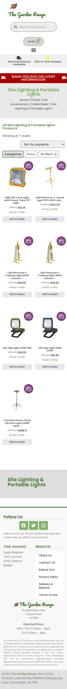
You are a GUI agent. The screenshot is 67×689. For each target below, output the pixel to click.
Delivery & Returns (46, 586)
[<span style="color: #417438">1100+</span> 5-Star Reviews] (48, 58)
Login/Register (13, 552)
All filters (46, 154)
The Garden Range (26, 14)
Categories (13, 154)
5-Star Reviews (47, 61)
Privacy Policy (48, 577)
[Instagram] (43, 525)
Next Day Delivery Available (19, 63)
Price (31, 154)
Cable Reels (39, 104)
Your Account (13, 556)
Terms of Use (48, 595)
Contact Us (47, 562)
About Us (45, 555)
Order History (13, 561)
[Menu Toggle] (33, 49)
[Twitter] (33, 525)
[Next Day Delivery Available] (19, 58)
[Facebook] (23, 525)
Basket (8, 565)
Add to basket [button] (17, 219)
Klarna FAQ (47, 570)
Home (24, 100)
